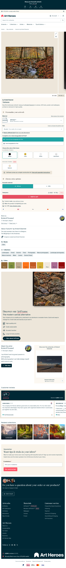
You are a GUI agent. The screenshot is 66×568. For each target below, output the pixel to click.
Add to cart (34, 197)
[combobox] (31, 20)
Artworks (3, 24)
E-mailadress (7, 461)
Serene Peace (28, 255)
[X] (17, 545)
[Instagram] (9, 545)
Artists (22, 24)
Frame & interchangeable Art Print (14, 139)
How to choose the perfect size (56, 125)
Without (19, 186)
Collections (13, 24)
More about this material (57, 116)
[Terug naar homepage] (8, 16)
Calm (3, 244)
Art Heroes (6, 523)
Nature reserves (6, 255)
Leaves (20, 255)
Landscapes (5, 252)
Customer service (52, 503)
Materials (29, 24)
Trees (24, 252)
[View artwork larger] (56, 33)
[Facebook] (15, 545)
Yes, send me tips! (10, 469)
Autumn (18, 252)
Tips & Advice (40, 24)
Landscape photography (57, 252)
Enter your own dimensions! (17, 132)
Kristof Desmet (8, 100)
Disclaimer (28, 561)
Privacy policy (47, 561)
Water (14, 255)
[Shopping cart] (63, 15)
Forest (12, 252)
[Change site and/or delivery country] (64, 11)
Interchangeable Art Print (11, 143)
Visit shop (4, 223)
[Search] (62, 20)
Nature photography (42, 252)
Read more (12, 223)
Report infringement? (37, 561)
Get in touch (9, 494)
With (49, 186)
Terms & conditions (20, 561)
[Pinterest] (12, 545)
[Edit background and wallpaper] (56, 36)
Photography (31, 252)
